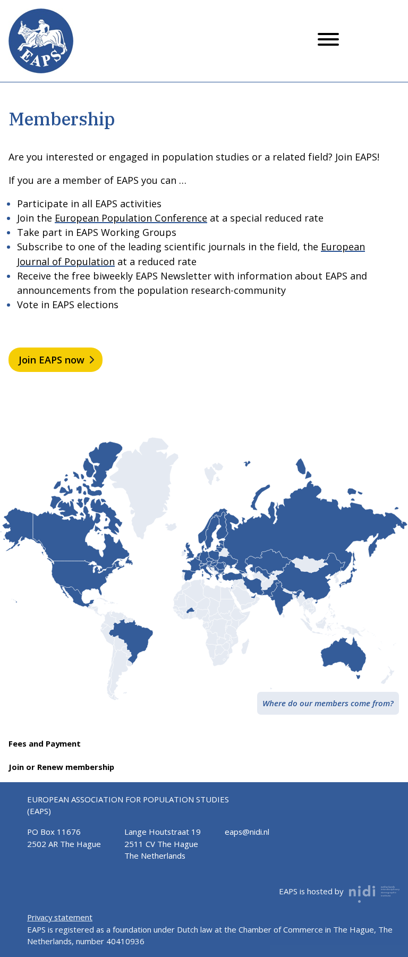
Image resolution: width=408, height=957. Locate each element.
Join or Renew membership (61, 766)
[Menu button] (328, 41)
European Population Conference (131, 217)
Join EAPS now (51, 359)
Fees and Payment (44, 743)
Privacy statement (59, 917)
